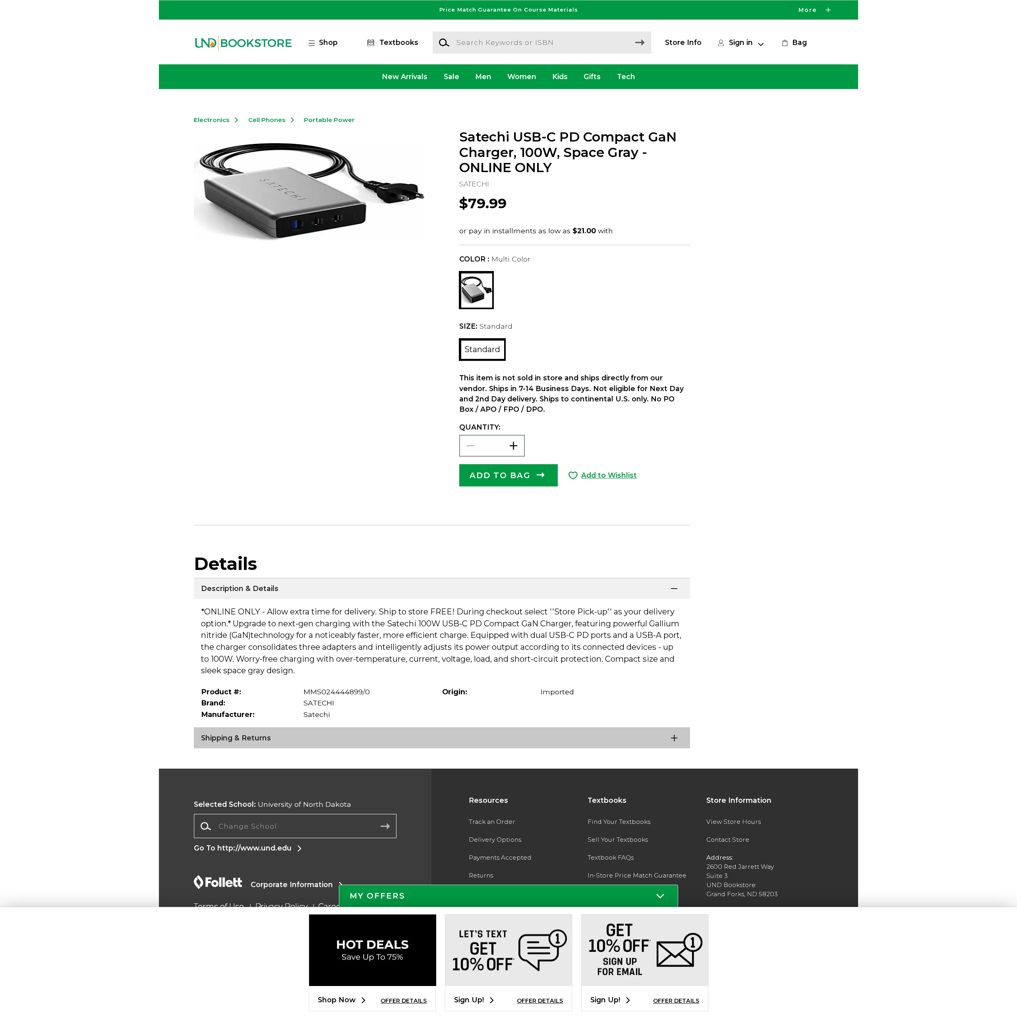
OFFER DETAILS (404, 1000)
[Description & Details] (442, 587)
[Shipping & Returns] (442, 737)
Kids (560, 76)
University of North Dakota (272, 804)
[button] (508, 9)
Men (483, 76)
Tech (626, 76)
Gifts (592, 76)
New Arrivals (404, 76)
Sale (451, 76)
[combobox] (295, 826)
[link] (793, 42)
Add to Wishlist (609, 475)
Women (521, 76)
